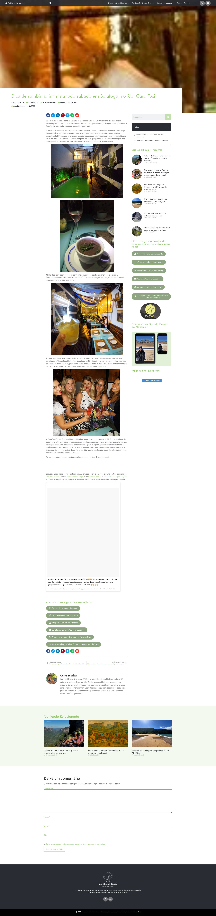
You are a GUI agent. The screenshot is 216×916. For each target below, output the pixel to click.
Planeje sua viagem (164, 3)
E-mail (47, 826)
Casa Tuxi (87, 123)
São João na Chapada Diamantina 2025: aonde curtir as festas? (155, 187)
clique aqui (104, 457)
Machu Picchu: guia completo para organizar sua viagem (157, 228)
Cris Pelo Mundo (52, 477)
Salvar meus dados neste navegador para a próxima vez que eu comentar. (75, 844)
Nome (47, 817)
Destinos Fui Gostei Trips (141, 3)
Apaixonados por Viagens (116, 477)
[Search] (168, 117)
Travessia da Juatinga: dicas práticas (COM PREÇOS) (156, 200)
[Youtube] (208, 3)
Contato (187, 3)
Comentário (49, 788)
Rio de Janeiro (71, 102)
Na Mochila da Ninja (75, 477)
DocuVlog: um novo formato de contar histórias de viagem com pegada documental (157, 172)
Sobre (179, 3)
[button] (50, 3)
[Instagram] (202, 3)
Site (45, 835)
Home (110, 3)
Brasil (62, 102)
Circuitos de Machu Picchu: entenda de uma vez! (156, 214)
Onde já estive (121, 3)
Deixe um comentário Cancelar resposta (152, 140)
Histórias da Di (94, 477)
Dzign (139, 912)
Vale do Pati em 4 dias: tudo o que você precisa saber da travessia (157, 158)
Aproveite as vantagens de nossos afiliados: (149, 135)
